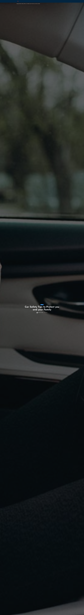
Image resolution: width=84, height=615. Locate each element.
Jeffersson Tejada (40, 312)
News (42, 304)
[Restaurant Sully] (18, 1)
